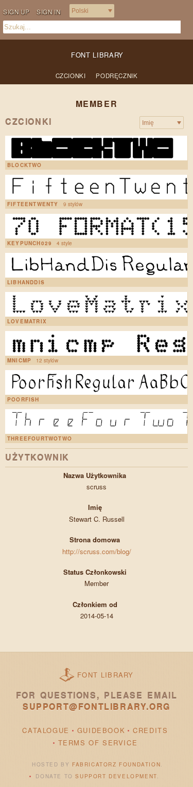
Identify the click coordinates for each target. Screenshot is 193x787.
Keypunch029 (29, 243)
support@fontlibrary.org (96, 706)
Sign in (48, 12)
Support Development (115, 776)
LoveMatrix (27, 321)
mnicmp (19, 360)
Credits (150, 730)
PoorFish (23, 399)
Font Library (105, 675)
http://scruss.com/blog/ (96, 551)
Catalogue (45, 730)
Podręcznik (116, 75)
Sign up (16, 12)
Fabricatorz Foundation (116, 764)
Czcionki (71, 75)
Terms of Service (98, 742)
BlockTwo (24, 165)
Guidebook (101, 730)
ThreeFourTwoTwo (39, 438)
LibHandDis (26, 282)
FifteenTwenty (33, 204)
